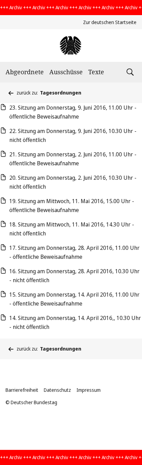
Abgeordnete (25, 72)
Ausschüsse (66, 72)
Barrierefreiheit (22, 390)
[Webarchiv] (71, 45)
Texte (96, 72)
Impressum (89, 390)
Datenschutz (57, 390)
